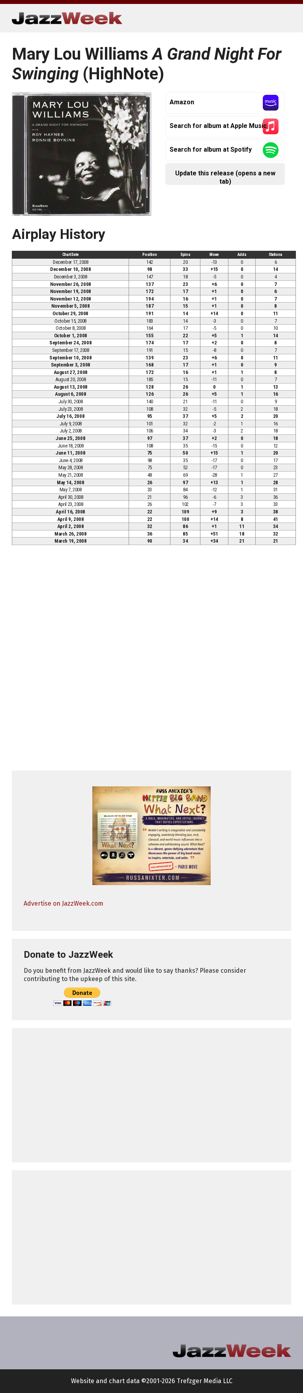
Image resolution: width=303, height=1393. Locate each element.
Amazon (182, 102)
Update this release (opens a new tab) (225, 177)
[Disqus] (151, 661)
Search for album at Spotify (211, 149)
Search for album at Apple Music (218, 126)
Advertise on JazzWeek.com (63, 903)
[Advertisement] (151, 1095)
